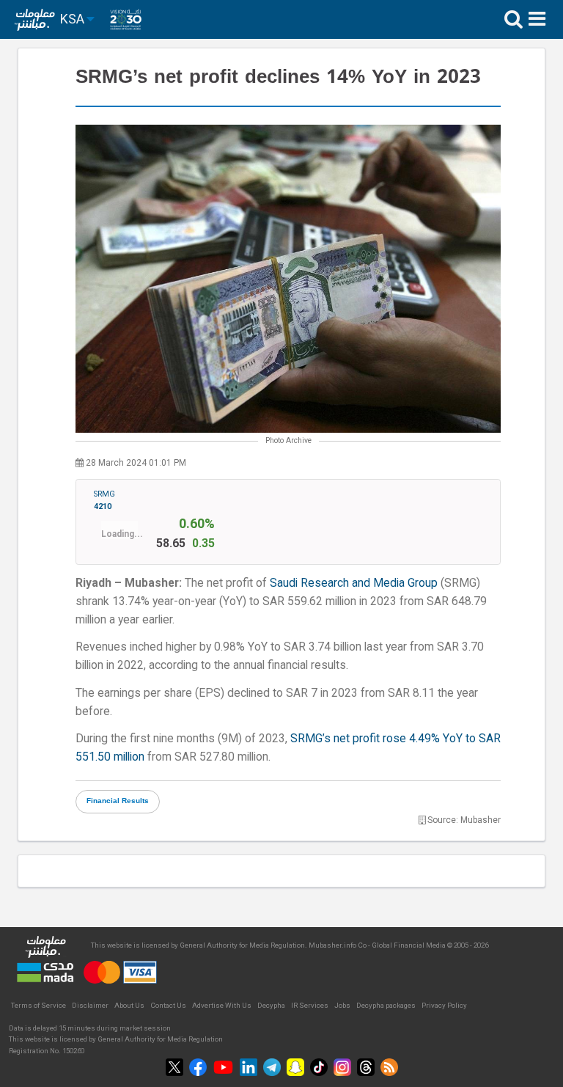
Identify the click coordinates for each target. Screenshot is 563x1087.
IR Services (309, 1005)
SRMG (104, 500)
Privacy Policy (444, 1005)
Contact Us (168, 1005)
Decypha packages (386, 1005)
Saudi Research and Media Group (354, 583)
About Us (129, 1005)
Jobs (342, 1005)
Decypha (271, 1005)
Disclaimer (90, 1005)
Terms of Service (38, 1005)
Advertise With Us (221, 1005)
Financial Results (118, 801)
